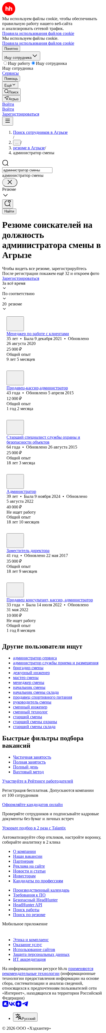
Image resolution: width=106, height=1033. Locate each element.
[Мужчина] (15, 427)
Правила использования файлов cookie (38, 43)
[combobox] (27, 170)
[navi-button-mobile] (7, 121)
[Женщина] (15, 323)
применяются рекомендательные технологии (47, 971)
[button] (8, 104)
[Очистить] (9, 182)
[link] (11, 91)
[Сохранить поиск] (7, 203)
